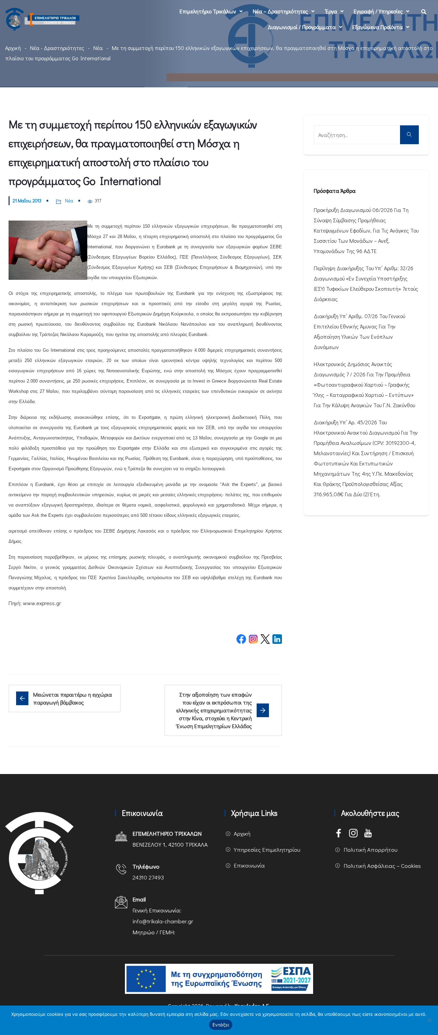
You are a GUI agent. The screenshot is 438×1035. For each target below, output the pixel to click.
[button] (211, 11)
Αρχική (13, 47)
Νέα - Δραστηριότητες (57, 47)
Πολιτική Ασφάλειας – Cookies (382, 866)
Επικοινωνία (249, 865)
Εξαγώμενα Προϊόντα (377, 26)
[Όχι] (429, 1020)
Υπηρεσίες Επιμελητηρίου (267, 849)
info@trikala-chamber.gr (162, 921)
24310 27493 (148, 877)
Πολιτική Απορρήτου (371, 849)
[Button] (409, 134)
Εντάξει (220, 1024)
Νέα (98, 47)
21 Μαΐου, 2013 (27, 200)
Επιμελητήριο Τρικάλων (208, 11)
